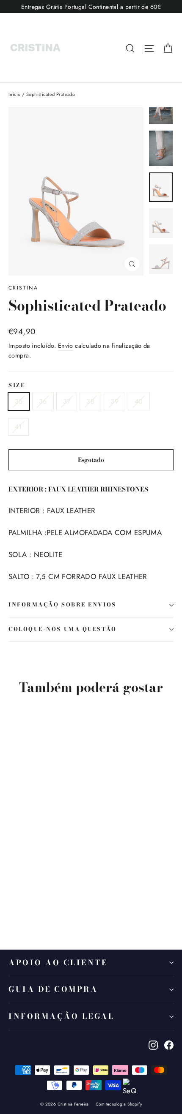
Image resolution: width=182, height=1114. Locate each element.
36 (43, 401)
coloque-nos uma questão (62, 629)
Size (16, 385)
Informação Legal (61, 1016)
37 (67, 401)
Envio (65, 345)
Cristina (23, 288)
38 (90, 401)
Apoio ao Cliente (58, 962)
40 (139, 401)
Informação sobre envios (62, 605)
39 (114, 401)
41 (18, 426)
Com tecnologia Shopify (119, 1104)
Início (14, 94)
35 (19, 401)
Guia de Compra (53, 989)
